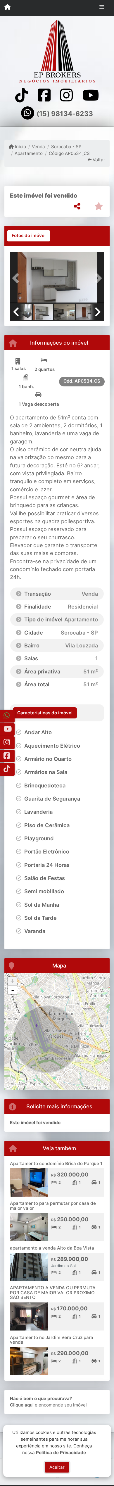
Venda (38, 146)
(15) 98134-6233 (65, 114)
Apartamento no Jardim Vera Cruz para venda (51, 1340)
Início (20, 146)
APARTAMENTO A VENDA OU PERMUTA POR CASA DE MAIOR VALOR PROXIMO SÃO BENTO (53, 1292)
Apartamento (29, 153)
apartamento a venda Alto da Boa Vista (52, 1248)
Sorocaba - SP (66, 146)
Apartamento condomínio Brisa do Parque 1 (56, 1163)
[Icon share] (22, 95)
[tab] (28, 235)
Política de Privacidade (61, 1452)
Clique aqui (22, 1405)
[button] (17, 278)
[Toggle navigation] (102, 7)
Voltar (98, 160)
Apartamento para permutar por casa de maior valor (53, 1205)
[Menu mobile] (7, 7)
